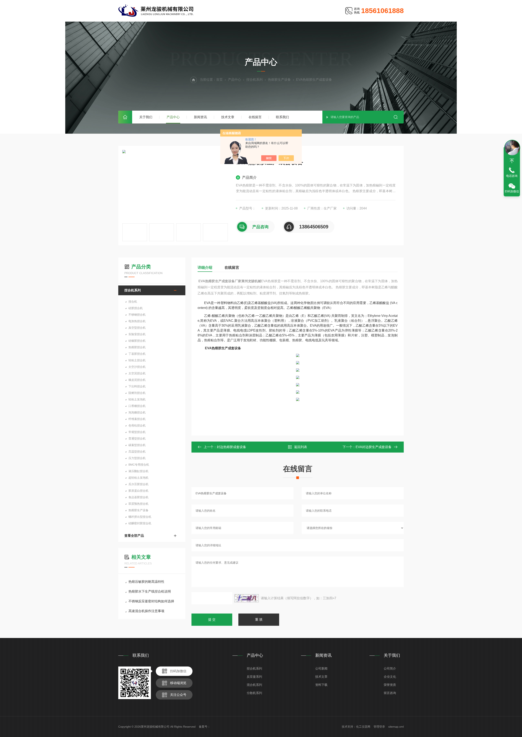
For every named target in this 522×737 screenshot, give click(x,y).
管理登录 (379, 726)
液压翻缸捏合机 (138, 471)
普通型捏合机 (137, 438)
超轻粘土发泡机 (138, 477)
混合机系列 (254, 684)
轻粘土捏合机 (137, 360)
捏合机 (132, 301)
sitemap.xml (396, 726)
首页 (125, 117)
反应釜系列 (254, 676)
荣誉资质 (390, 684)
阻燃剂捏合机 (137, 392)
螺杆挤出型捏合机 (139, 516)
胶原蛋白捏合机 (138, 490)
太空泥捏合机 (137, 373)
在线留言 (255, 117)
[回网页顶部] (512, 161)
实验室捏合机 (137, 334)
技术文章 (227, 117)
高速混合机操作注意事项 (146, 611)
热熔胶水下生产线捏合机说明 (149, 591)
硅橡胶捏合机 (137, 340)
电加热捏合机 (137, 321)
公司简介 (390, 668)
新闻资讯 (200, 117)
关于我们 (145, 117)
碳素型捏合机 (137, 445)
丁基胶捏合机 (137, 353)
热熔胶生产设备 (279, 79)
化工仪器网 (363, 726)
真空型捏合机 (137, 327)
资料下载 (321, 684)
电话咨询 (512, 175)
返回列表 (300, 447)
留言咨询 (390, 693)
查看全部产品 (134, 535)
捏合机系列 (254, 79)
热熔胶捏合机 (137, 347)
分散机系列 (254, 693)
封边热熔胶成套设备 (231, 447)
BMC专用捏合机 (138, 464)
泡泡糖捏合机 (137, 412)
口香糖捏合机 (137, 406)
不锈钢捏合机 (137, 314)
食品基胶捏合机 (138, 497)
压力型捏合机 (137, 458)
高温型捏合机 (137, 451)
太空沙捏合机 (137, 366)
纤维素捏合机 (137, 419)
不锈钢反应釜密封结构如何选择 (151, 601)
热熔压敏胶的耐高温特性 (146, 581)
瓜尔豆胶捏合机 (138, 484)
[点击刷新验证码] (246, 598)
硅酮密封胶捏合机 (139, 523)
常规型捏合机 (137, 432)
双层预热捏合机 (138, 503)
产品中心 (173, 117)
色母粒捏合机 (137, 425)
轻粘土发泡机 (137, 399)
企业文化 (390, 676)
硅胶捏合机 (135, 308)
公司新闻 (321, 668)
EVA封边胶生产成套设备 (374, 447)
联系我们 (282, 117)
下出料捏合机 (137, 386)
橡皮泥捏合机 (137, 379)
